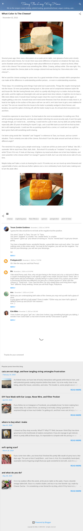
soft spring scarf (10, 447)
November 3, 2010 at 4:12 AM (24, 292)
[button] (80, 14)
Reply (12, 256)
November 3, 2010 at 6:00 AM (28, 311)
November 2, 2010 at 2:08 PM (40, 227)
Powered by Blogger (43, 522)
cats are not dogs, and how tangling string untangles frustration (33, 371)
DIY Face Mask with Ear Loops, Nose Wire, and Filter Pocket (31, 396)
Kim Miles (14, 311)
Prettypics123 (16, 260)
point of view (66, 219)
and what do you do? (12, 472)
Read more (76, 390)
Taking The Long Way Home (40, 4)
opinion (44, 219)
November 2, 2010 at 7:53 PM (31, 260)
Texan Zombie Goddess (20, 227)
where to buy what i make (14, 422)
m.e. (12, 292)
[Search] (80, 4)
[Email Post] (7, 214)
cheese (10, 219)
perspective (54, 219)
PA (11, 271)
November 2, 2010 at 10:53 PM (23, 271)
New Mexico (34, 219)
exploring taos (20, 219)
